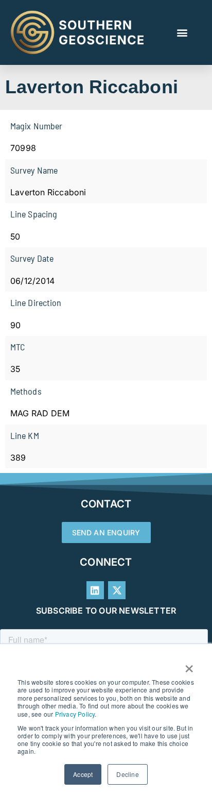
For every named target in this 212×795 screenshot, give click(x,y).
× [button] (189, 665)
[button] (182, 32)
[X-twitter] (117, 590)
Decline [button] (127, 774)
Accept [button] (83, 774)
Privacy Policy (75, 713)
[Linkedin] (95, 590)
